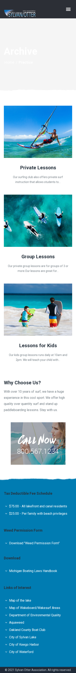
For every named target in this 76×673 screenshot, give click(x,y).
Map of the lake (20, 600)
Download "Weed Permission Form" (34, 543)
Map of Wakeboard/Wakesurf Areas (34, 608)
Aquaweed (16, 622)
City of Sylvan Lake (22, 637)
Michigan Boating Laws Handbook (33, 571)
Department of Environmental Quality (35, 615)
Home (9, 62)
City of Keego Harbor (24, 644)
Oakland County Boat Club (27, 630)
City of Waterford (21, 652)
